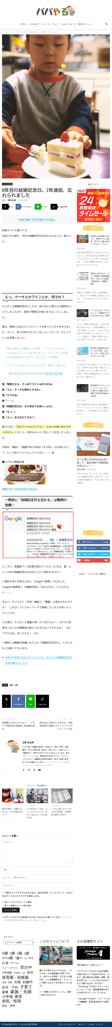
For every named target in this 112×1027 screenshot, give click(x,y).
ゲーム (14, 963)
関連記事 (30, 785)
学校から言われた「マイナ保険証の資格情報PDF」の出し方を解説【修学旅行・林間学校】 (100, 278)
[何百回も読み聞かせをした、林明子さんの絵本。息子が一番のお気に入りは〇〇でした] (82, 239)
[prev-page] (4, 823)
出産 (17, 982)
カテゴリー (9, 936)
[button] (106, 24)
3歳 (26, 953)
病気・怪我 (11, 1001)
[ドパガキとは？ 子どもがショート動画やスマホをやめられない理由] (82, 313)
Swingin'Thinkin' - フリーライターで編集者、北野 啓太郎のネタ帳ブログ (93, 1001)
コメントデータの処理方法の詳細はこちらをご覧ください (37, 919)
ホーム (4, 32)
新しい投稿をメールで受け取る (18, 905)
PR (25, 958)
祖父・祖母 (8, 1005)
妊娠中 (28, 982)
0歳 (5, 953)
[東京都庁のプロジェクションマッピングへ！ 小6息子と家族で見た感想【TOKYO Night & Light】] (82, 388)
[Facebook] (24, 770)
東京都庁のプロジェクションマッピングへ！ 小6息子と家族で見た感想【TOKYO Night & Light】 (100, 390)
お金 (5, 963)
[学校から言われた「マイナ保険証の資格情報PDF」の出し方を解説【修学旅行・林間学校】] (82, 276)
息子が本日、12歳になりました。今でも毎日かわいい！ (12, 812)
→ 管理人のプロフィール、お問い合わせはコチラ (55, 993)
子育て (26, 987)
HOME (23, 24)
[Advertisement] (37, 674)
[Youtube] (40, 770)
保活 (30, 972)
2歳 (19, 953)
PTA (31, 958)
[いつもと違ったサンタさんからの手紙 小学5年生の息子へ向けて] (62, 795)
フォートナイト (10, 968)
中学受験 (7, 972)
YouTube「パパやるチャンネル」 (38, 219)
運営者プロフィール (84, 24)
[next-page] (8, 823)
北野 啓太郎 (12, 200)
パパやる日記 (32, 24)
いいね (105, 542)
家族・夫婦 (14, 685)
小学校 (7, 996)
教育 (18, 996)
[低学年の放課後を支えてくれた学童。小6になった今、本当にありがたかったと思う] (82, 351)
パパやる (31, 756)
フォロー (105, 548)
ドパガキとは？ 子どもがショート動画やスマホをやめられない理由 (100, 313)
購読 (106, 560)
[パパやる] (56, 10)
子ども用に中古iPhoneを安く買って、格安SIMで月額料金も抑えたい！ (93, 462)
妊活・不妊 (10, 987)
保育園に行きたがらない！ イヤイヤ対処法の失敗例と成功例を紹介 (18, 725)
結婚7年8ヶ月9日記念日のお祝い (20, 489)
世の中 (26, 967)
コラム (54, 24)
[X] (35, 770)
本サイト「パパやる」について (90, 1024)
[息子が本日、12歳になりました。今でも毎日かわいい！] (12, 795)
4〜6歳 (7, 957)
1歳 (12, 953)
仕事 (23, 973)
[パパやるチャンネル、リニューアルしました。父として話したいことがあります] (37, 795)
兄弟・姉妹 (7, 982)
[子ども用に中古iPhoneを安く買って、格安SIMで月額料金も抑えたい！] (93, 444)
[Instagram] (30, 770)
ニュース (44, 24)
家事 (5, 992)
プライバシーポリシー (67, 1024)
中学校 (17, 972)
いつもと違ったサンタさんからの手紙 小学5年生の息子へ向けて (61, 812)
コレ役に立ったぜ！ (67, 24)
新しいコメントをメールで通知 (18, 902)
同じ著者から (42, 785)
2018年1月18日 (53, 373)
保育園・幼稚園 (15, 977)
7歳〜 (19, 958)
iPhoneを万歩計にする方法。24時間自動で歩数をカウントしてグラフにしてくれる (56, 725)
